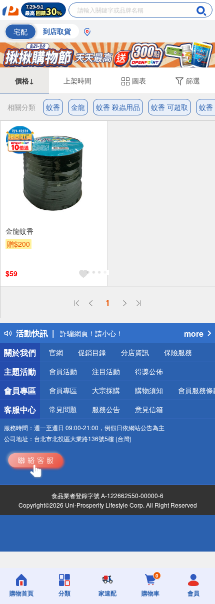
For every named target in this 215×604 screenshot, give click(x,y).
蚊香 (53, 107)
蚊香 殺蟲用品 (118, 107)
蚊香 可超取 (169, 107)
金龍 (78, 107)
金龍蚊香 (20, 231)
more (194, 333)
